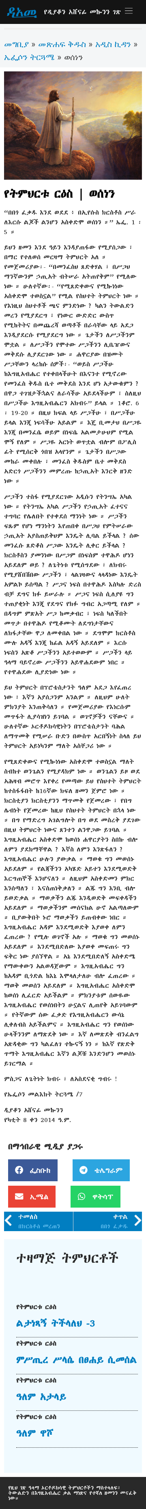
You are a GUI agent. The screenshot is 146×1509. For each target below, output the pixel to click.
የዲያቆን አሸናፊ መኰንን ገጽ (82, 12)
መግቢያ (16, 44)
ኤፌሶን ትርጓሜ (29, 57)
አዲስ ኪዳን (113, 44)
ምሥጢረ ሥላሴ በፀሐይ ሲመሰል (76, 1359)
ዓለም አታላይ (41, 1396)
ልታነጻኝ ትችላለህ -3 (55, 1323)
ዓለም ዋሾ (34, 1433)
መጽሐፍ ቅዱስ (62, 44)
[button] (33, 1170)
